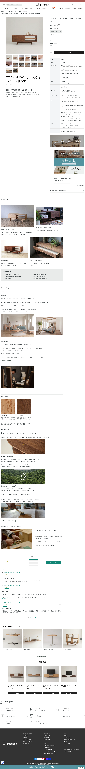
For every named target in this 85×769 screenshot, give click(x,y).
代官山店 (70, 739)
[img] (4, 574)
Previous (4, 639)
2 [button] (30, 617)
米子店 (74, 739)
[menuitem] (6, 8)
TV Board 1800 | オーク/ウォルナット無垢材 (12, 585)
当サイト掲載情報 (67, 751)
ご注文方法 (25, 735)
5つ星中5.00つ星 (14, 561)
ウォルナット (58, 37)
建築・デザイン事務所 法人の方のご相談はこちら (62, 182)
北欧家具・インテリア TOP (5, 11)
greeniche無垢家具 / (4, 13)
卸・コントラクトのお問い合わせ (50, 751)
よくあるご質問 (26, 743)
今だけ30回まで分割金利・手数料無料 (42, 0)
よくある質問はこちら (80, 185)
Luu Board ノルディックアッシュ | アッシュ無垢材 (68, 686)
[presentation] (7, 676)
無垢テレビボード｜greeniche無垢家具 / (21, 13)
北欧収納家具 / (11, 13)
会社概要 (65, 735)
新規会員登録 (46, 737)
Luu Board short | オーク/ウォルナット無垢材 (33, 686)
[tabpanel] (17, 217)
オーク (52, 37)
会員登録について (47, 735)
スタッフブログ (67, 743)
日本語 (80, 767)
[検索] (75, 4)
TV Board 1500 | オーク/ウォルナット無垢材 (16, 686)
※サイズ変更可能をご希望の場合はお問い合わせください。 (71, 66)
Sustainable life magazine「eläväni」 (72, 749)
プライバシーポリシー (27, 745)
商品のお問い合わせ (47, 747)
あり (51, 42)
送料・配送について (27, 739)
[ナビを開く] (4, 4)
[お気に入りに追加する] (51, 52)
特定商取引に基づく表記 (28, 747)
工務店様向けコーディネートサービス (51, 753)
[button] (25, 559)
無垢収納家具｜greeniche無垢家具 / (35, 13)
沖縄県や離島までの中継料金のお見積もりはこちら (62, 178)
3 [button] (32, 617)
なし (55, 42)
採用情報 (65, 741)
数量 (51, 48)
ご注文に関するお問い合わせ (49, 745)
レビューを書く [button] (53, 562)
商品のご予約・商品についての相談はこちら (61, 176)
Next (81, 639)
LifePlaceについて (67, 737)
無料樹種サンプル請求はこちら (59, 180)
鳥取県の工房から (5, 341)
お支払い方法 (25, 737)
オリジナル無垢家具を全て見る (42, 656)
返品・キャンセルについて (28, 741)
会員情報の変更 (47, 739)
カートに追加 (16, 693)
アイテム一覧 (6, 360)
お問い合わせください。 (69, 116)
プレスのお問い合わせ (48, 749)
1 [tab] (17, 226)
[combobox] (81, 768)
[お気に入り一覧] (81, 4)
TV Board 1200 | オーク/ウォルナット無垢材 (19, 11)
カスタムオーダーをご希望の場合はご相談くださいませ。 (71, 97)
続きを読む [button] (4, 598)
